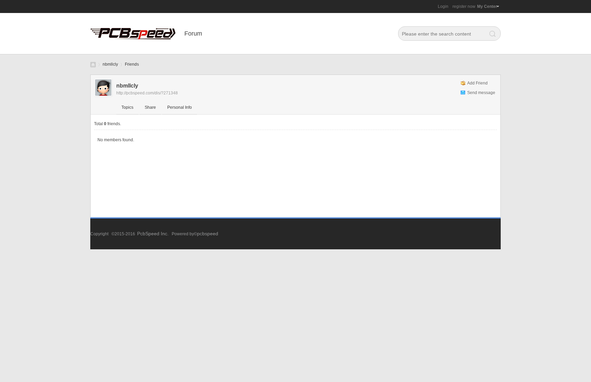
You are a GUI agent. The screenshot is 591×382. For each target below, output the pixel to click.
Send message (481, 92)
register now (463, 6)
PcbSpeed (93, 64)
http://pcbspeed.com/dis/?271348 (147, 93)
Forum (193, 33)
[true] (491, 34)
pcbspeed (207, 233)
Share (150, 107)
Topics (127, 107)
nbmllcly (110, 64)
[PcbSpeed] (133, 52)
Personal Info (179, 107)
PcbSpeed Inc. (153, 233)
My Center (487, 6)
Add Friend (477, 83)
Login (443, 6)
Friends (132, 64)
